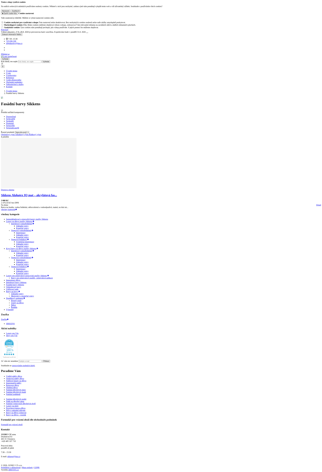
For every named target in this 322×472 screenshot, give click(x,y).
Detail (318, 205)
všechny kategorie (8, 209)
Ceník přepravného (13, 80)
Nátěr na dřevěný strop (15, 401)
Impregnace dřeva (13, 280)
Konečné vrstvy (22, 228)
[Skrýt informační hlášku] (87, 32)
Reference (10, 78)
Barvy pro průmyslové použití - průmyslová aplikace (32, 278)
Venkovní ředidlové (19, 239)
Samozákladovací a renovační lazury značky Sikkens (27, 219)
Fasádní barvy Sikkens (15, 285)
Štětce (13, 305)
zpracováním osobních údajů (23, 366)
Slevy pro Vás (11, 336)
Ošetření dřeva (12, 387)
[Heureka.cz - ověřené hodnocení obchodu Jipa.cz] (9, 359)
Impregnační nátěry (13, 383)
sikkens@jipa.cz (13, 456)
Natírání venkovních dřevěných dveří (21, 404)
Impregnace (20, 233)
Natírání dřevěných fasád (16, 392)
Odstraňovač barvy (13, 287)
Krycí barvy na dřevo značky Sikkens (21, 248)
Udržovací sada (12, 289)
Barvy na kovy (12, 291)
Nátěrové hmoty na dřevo (16, 381)
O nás (8, 73)
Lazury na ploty (12, 406)
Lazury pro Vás (12, 333)
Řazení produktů (8, 132)
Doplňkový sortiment (14, 298)
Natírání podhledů (13, 394)
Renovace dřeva (12, 385)
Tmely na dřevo (17, 303)
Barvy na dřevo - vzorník (16, 415)
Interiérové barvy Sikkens (16, 282)
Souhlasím (16, 11)
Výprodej (10, 310)
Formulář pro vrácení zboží (12, 425)
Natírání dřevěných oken (16, 390)
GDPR (36, 467)
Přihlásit (46, 361)
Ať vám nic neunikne (9, 361)
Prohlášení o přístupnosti (11, 467)
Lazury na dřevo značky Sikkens (19, 221)
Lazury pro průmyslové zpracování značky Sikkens (26, 276)
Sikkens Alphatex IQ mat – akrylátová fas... (29, 195)
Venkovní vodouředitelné (21, 230)
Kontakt (9, 87)
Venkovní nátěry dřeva (15, 378)
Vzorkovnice (11, 75)
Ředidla (14, 307)
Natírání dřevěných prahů (16, 399)
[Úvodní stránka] (9, 56)
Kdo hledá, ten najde (9, 61)
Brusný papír (16, 300)
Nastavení (5, 11)
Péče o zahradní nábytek (15, 410)
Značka (4, 319)
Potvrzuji (4, 30)
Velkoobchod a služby (15, 84)
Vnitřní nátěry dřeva (14, 376)
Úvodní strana (11, 71)
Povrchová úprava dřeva (15, 408)
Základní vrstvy (22, 226)
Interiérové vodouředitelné (21, 224)
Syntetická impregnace (25, 242)
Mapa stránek (27, 467)
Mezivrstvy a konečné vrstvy (22, 296)
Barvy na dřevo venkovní (16, 413)
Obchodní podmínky (14, 82)
